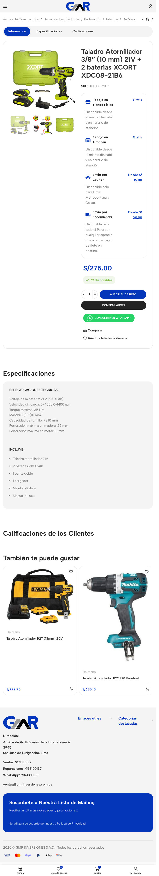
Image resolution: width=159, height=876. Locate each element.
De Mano (129, 19)
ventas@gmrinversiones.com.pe (27, 784)
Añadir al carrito (123, 294)
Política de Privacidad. (71, 823)
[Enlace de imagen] (20, 722)
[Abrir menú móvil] (5, 6)
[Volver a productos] (147, 19)
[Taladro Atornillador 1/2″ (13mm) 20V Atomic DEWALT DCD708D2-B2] (40, 596)
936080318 (30, 775)
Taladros (112, 19)
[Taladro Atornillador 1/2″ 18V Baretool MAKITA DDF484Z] (116, 616)
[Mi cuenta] (151, 6)
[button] (14, 80)
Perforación (92, 19)
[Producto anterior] (142, 19)
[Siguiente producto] (152, 19)
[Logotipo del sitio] (78, 6)
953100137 (23, 762)
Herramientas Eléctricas (61, 19)
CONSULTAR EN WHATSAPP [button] (112, 317)
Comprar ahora (113, 305)
